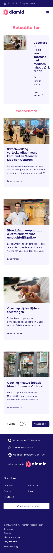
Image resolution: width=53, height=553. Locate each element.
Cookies (7, 533)
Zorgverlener (27, 3)
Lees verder (37, 94)
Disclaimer (9, 529)
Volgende (39, 424)
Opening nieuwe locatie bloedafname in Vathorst (25, 384)
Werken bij (33, 485)
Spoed (31, 491)
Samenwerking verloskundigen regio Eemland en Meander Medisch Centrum (22, 154)
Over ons (8, 485)
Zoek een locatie (28, 506)
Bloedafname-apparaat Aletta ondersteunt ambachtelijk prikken (24, 234)
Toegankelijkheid (11, 541)
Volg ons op (9, 547)
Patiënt (12, 3)
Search (10, 497)
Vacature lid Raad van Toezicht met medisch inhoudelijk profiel (42, 57)
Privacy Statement (12, 537)
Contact (8, 491)
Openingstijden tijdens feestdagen (23, 310)
